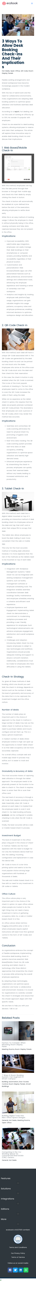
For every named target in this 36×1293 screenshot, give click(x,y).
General (5, 1120)
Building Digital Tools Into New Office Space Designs (13, 1116)
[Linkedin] (20, 1270)
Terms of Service (18, 1257)
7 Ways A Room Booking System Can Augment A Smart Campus (13, 1077)
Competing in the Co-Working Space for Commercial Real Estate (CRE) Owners (13, 1155)
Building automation (10, 1082)
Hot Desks (6, 71)
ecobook (5, 815)
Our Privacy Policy (18, 1253)
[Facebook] (10, 1270)
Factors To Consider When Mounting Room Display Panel (14, 1045)
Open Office (15, 71)
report (16, 111)
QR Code (24, 71)
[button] (18, 1183)
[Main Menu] (32, 3)
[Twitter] (15, 1270)
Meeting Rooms (8, 1049)
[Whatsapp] (26, 1270)
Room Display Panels (23, 1049)
